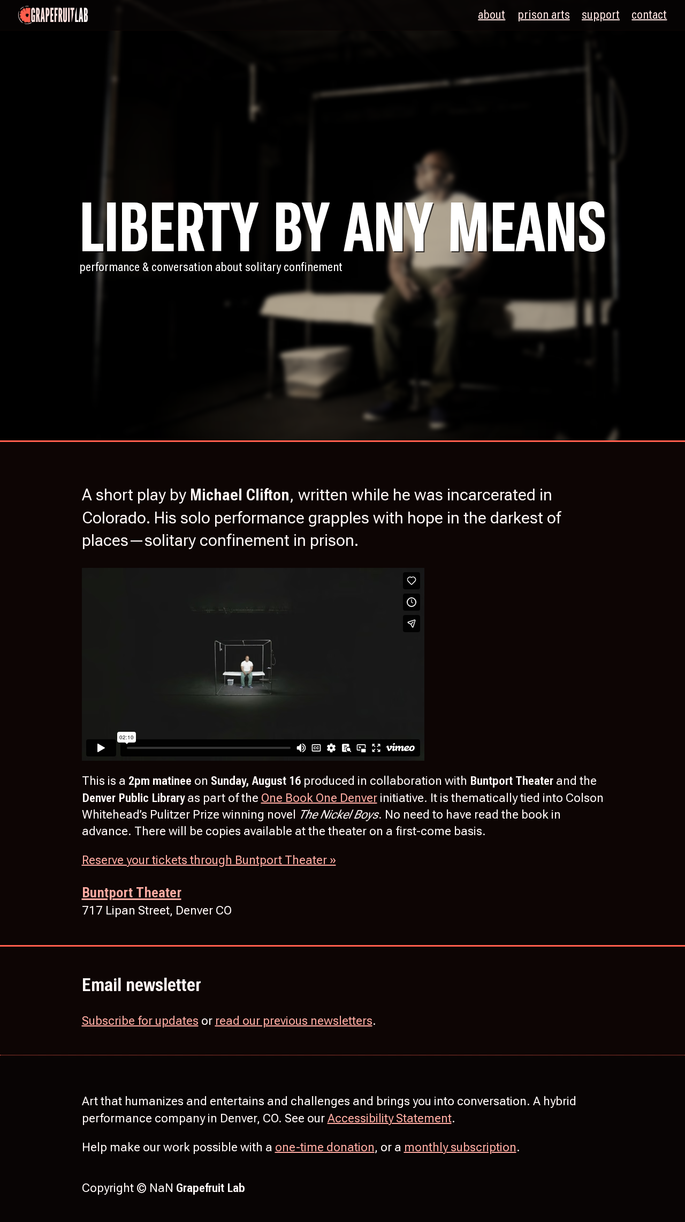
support (601, 14)
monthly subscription (460, 1147)
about (491, 14)
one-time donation (325, 1147)
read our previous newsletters (293, 1021)
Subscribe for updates (140, 1021)
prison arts (543, 14)
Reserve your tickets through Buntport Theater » (209, 860)
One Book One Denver (319, 798)
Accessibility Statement (390, 1118)
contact (649, 14)
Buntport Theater (131, 892)
